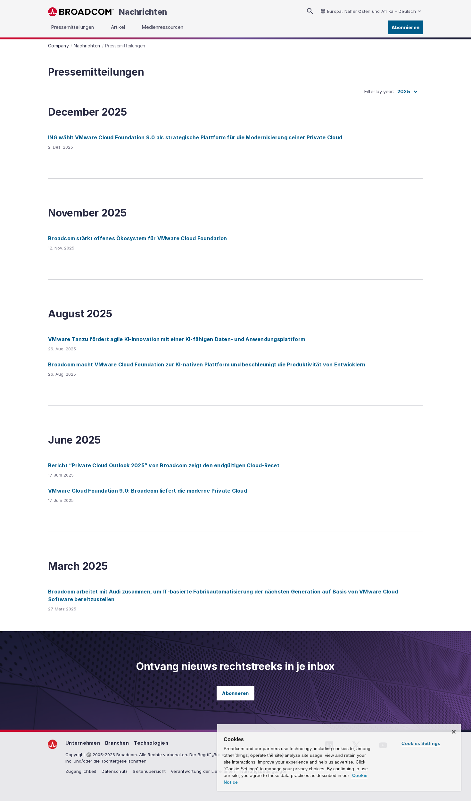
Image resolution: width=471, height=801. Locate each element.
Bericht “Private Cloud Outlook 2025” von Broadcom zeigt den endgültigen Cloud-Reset (163, 465)
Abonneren (235, 693)
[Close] (454, 732)
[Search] (309, 11)
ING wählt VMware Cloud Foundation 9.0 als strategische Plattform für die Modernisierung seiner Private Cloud (195, 137)
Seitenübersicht (149, 771)
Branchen (117, 743)
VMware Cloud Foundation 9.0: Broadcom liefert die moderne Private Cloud (147, 490)
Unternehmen (82, 743)
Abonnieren (406, 27)
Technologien (151, 743)
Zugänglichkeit (80, 771)
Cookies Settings (420, 743)
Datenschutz (115, 771)
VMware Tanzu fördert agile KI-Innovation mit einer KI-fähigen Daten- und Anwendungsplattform (176, 339)
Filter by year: (379, 91)
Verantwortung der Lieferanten (203, 771)
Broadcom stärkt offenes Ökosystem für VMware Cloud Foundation (137, 238)
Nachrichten (143, 12)
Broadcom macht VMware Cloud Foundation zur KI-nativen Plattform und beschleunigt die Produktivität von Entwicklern (207, 364)
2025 (403, 91)
